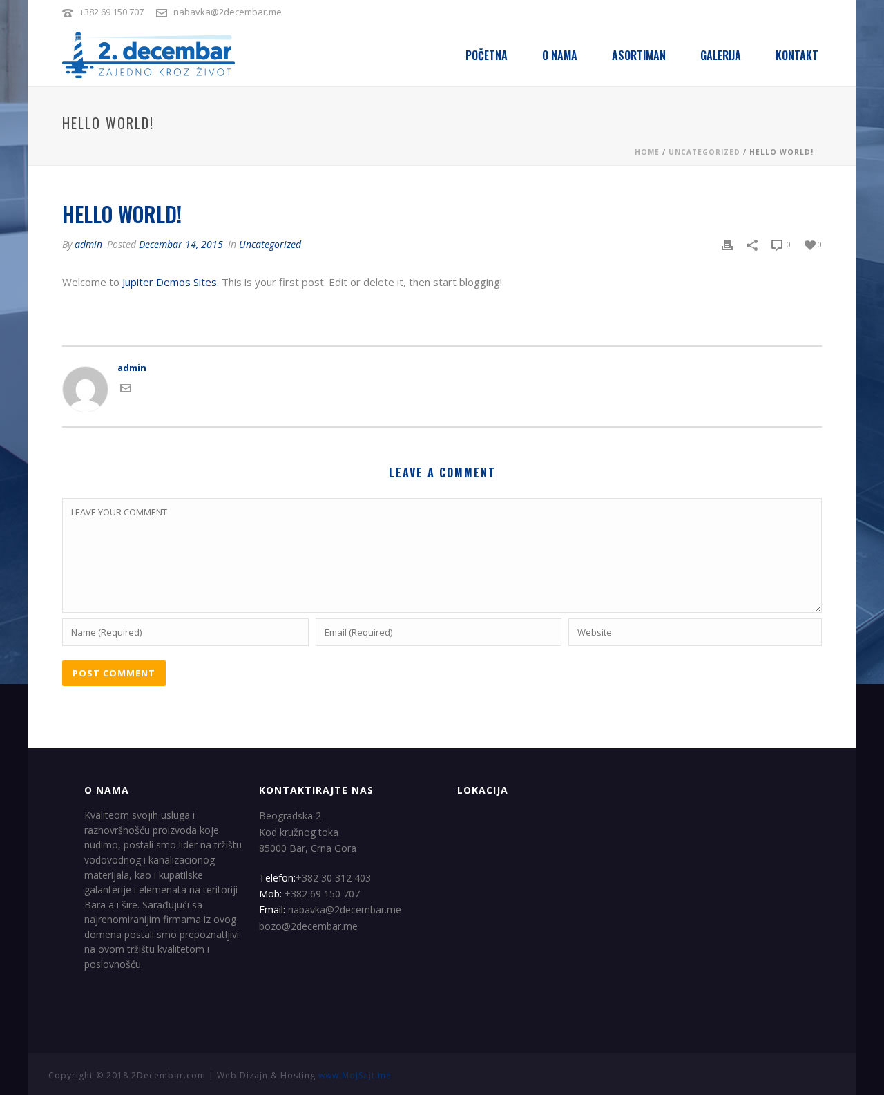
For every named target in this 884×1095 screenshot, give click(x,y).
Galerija (720, 55)
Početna (486, 55)
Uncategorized (704, 152)
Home (647, 152)
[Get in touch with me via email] (125, 390)
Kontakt (797, 55)
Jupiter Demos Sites (169, 282)
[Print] (727, 244)
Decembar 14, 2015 (181, 244)
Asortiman (639, 55)
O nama (559, 55)
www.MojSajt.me (355, 1075)
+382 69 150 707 (111, 12)
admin (88, 244)
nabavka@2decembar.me (227, 12)
